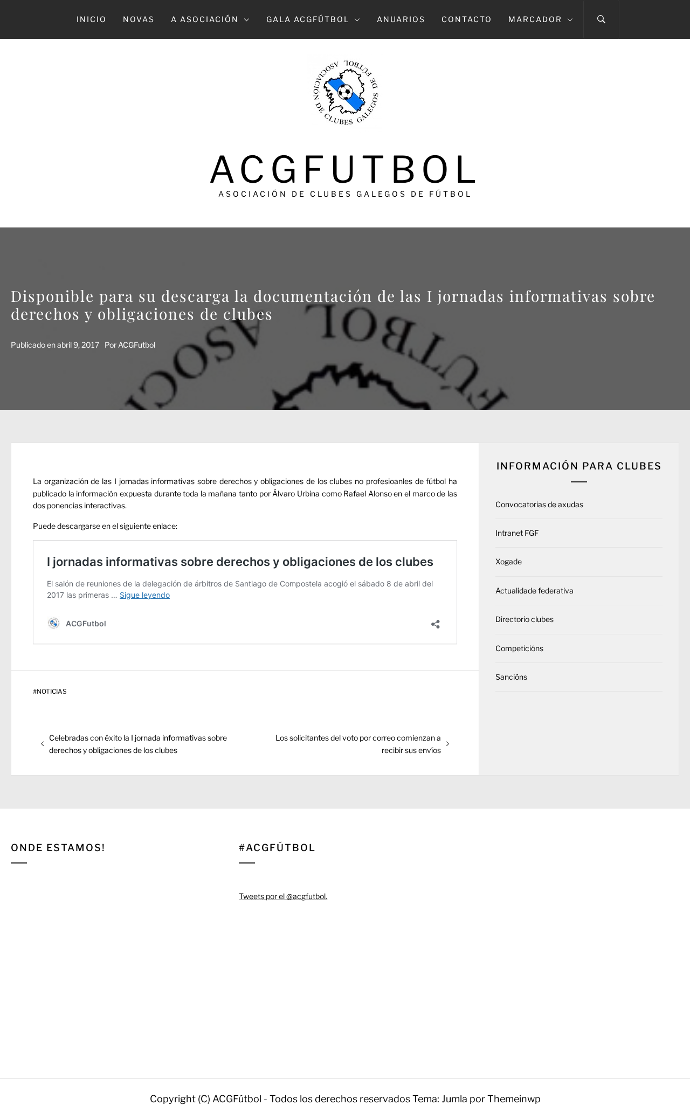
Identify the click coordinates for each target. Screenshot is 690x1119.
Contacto (466, 19)
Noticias (52, 691)
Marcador (535, 19)
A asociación (205, 19)
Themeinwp (514, 1098)
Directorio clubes (524, 619)
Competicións (519, 648)
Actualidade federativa (534, 590)
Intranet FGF (517, 532)
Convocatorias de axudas (539, 504)
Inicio (92, 19)
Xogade (508, 561)
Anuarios (401, 19)
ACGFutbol (345, 169)
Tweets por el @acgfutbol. (283, 896)
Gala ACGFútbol (307, 19)
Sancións (511, 676)
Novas (139, 19)
